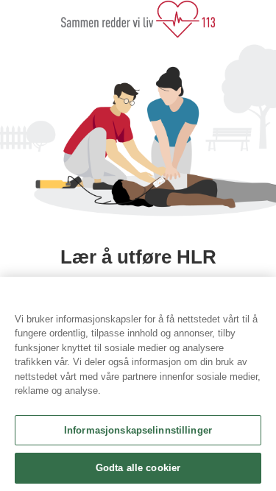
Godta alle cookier (138, 467)
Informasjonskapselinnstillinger (138, 430)
